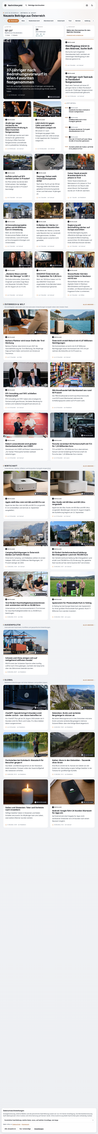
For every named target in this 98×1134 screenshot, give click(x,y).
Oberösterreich (48, 21)
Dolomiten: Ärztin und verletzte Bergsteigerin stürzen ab (66, 714)
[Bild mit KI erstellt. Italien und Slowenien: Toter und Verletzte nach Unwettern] (25, 803)
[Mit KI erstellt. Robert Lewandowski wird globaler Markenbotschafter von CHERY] (25, 437)
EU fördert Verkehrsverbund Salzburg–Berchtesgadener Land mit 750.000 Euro (70, 553)
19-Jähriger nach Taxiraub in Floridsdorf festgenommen (79, 79)
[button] (18, 31)
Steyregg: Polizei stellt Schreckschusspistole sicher (47, 178)
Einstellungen (39, 1129)
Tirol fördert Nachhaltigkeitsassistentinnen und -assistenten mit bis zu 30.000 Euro (25, 604)
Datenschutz (16, 1124)
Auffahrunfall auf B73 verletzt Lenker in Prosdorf (17, 177)
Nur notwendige (25, 1129)
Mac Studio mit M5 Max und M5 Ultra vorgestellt (68, 503)
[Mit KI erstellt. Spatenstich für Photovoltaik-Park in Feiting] (72, 596)
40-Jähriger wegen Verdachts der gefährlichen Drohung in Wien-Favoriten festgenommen (16, 127)
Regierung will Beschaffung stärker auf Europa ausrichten (79, 227)
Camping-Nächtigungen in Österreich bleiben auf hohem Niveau (22, 553)
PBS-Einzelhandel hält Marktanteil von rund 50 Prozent (71, 391)
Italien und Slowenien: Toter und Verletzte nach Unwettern (24, 808)
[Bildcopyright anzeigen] (92, 265)
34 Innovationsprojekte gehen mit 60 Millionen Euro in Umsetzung (15, 227)
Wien (23, 21)
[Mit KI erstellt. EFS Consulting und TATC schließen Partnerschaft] (25, 386)
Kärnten (78, 21)
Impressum (25, 1124)
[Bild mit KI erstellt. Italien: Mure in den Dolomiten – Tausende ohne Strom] (72, 754)
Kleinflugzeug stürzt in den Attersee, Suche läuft (78, 47)
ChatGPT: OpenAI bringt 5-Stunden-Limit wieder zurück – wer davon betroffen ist (23, 714)
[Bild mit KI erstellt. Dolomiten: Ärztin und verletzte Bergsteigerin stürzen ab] (72, 707)
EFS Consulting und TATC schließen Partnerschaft (20, 394)
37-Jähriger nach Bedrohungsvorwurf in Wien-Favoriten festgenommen (27, 76)
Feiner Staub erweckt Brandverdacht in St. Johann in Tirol (77, 175)
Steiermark (61, 21)
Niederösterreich (34, 21)
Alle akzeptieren (10, 1129)
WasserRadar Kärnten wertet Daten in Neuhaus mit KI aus (79, 276)
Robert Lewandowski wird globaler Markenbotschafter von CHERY (21, 445)
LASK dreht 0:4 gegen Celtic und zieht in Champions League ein (45, 125)
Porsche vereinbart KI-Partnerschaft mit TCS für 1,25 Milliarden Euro (72, 445)
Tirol (70, 21)
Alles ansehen (88, 304)
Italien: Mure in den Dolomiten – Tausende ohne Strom (71, 761)
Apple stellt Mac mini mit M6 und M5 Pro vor (25, 502)
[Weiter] (93, 20)
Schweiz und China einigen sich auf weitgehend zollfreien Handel (21, 659)
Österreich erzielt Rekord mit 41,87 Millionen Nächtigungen (72, 341)
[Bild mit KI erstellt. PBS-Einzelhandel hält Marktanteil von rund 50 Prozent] (72, 386)
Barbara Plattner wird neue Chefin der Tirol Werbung (25, 341)
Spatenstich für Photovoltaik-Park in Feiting (72, 603)
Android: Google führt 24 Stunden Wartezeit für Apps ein (72, 812)
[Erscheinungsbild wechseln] (92, 5)
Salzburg (87, 21)
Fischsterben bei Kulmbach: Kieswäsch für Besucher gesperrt (24, 761)
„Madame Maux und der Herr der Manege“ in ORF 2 (17, 275)
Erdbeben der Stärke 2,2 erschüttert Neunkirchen (48, 226)
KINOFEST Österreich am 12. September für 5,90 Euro (49, 275)
